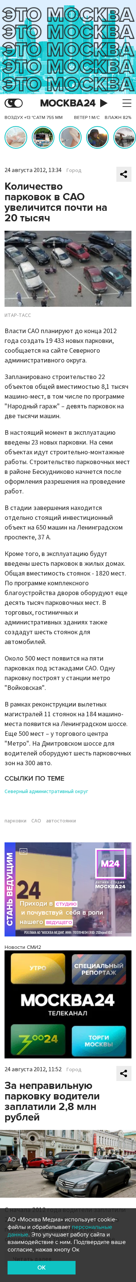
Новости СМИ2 (23, 947)
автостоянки (61, 821)
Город (74, 170)
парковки (15, 821)
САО (36, 821)
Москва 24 (68, 103)
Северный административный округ (46, 791)
